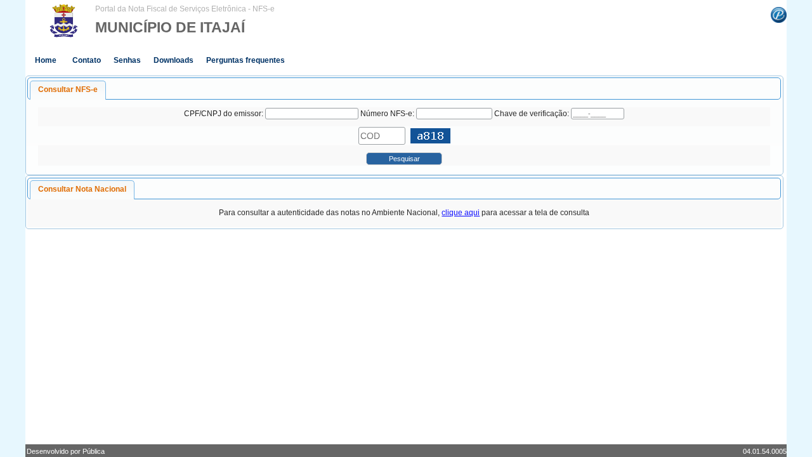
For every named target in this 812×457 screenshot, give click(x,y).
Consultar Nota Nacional (82, 189)
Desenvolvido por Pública (66, 451)
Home (45, 60)
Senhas (127, 60)
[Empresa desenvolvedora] (779, 14)
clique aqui (461, 212)
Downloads (173, 60)
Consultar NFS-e (68, 89)
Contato (86, 60)
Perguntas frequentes (245, 60)
